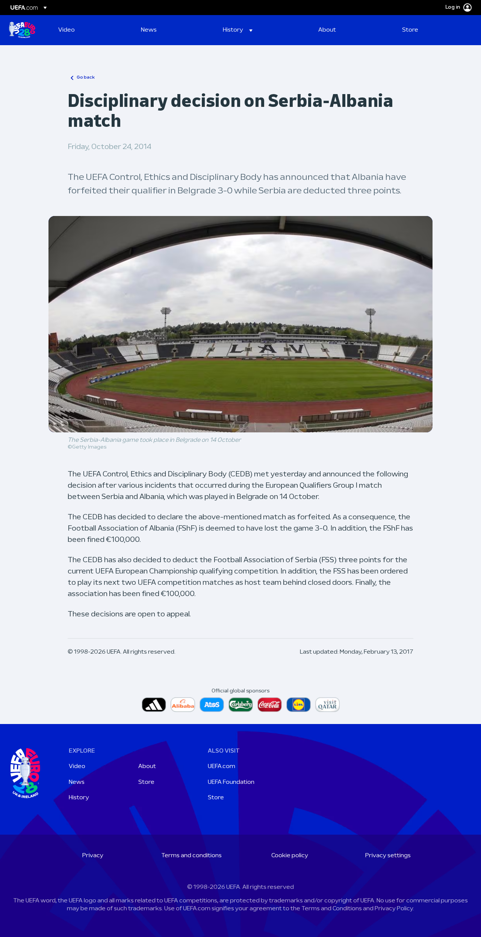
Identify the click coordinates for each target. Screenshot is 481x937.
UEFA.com (221, 766)
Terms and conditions (191, 855)
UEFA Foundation (231, 782)
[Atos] (212, 704)
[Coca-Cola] (269, 704)
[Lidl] (298, 704)
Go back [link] (86, 77)
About (147, 766)
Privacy (92, 855)
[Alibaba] (183, 704)
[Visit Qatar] (327, 704)
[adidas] (154, 704)
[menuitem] (90, 30)
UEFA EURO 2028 (22, 30)
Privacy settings (388, 855)
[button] (237, 30)
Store (146, 782)
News (77, 782)
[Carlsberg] (240, 704)
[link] (66, 30)
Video (77, 766)
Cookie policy (289, 855)
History (79, 797)
